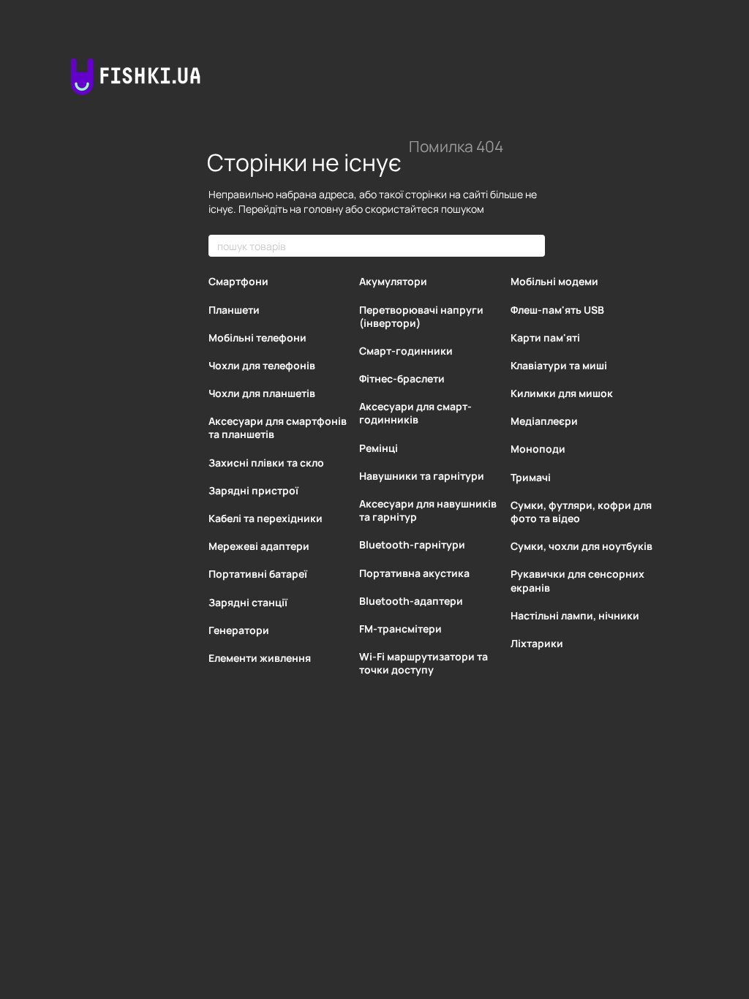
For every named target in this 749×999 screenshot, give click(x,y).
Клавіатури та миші (559, 365)
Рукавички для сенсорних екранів (577, 580)
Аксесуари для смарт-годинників (415, 412)
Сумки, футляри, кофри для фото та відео (581, 511)
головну (323, 209)
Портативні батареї (257, 574)
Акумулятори (393, 281)
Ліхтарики (537, 643)
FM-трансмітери (400, 629)
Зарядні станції (247, 602)
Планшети (234, 310)
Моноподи (538, 449)
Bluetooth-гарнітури (412, 544)
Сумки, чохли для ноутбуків (581, 546)
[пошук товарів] (533, 246)
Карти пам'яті (545, 337)
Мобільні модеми (554, 281)
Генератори (238, 630)
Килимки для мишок (562, 393)
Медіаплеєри (544, 421)
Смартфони (238, 281)
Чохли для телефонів (261, 365)
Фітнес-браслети (402, 378)
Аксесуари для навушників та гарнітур (428, 510)
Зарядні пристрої (253, 490)
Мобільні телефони (257, 337)
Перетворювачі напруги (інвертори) (421, 316)
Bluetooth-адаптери (411, 601)
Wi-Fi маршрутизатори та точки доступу (423, 662)
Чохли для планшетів (261, 393)
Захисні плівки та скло (266, 463)
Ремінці (378, 448)
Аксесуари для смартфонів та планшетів (277, 427)
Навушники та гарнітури (421, 476)
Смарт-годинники (406, 351)
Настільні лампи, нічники (575, 615)
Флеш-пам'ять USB (557, 310)
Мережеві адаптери (258, 546)
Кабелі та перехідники (265, 518)
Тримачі (531, 477)
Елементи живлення (259, 658)
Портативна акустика (414, 573)
